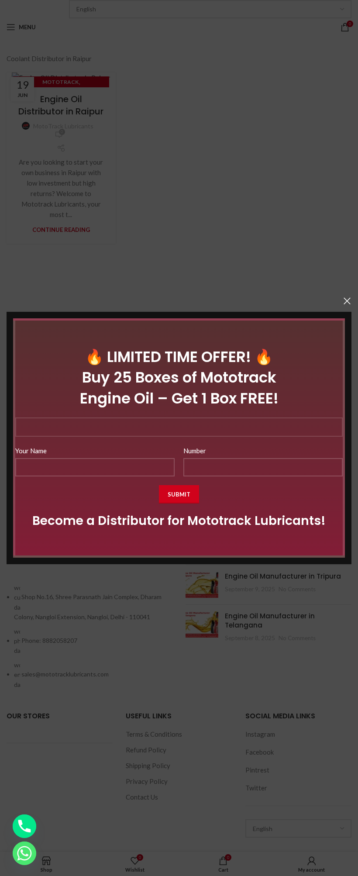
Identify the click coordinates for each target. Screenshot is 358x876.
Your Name (31, 451)
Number (194, 451)
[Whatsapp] (24, 853)
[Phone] (24, 826)
